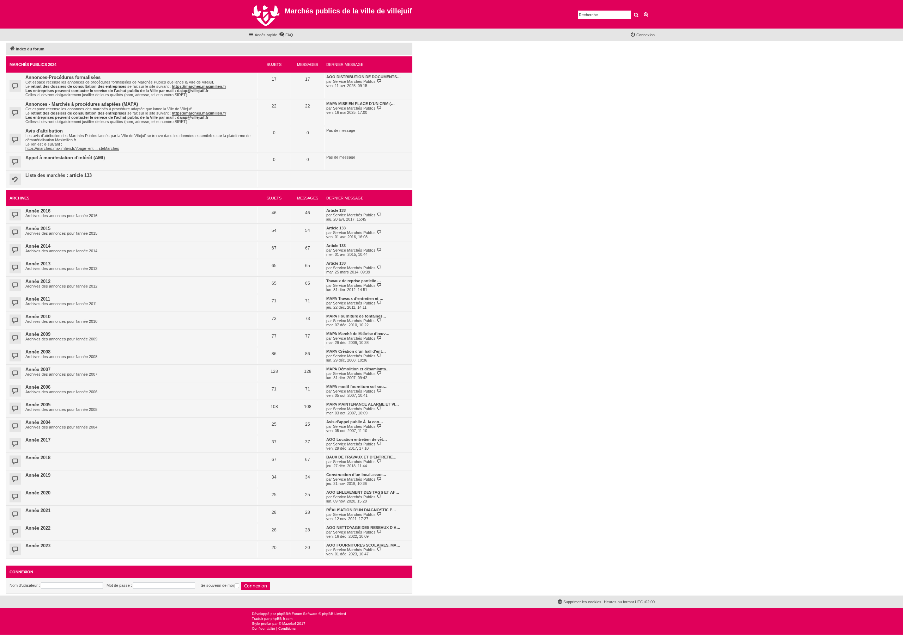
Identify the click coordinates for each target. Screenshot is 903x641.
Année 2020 (37, 492)
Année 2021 (37, 510)
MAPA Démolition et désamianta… (358, 369)
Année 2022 (37, 528)
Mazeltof (289, 623)
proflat (266, 623)
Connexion (21, 572)
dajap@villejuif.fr (192, 90)
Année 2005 (37, 404)
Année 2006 (37, 387)
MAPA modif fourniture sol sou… (357, 386)
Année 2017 (37, 440)
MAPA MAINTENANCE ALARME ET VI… (362, 404)
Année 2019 (37, 475)
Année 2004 (37, 422)
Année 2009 (37, 334)
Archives (19, 198)
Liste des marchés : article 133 (58, 175)
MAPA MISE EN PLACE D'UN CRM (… (360, 103)
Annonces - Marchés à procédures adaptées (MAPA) (81, 104)
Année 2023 (37, 545)
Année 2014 (37, 246)
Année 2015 (37, 228)
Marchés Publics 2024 (33, 64)
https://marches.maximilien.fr (199, 86)
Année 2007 (37, 369)
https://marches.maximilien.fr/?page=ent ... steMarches (72, 148)
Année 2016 (37, 211)
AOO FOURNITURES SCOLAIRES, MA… (363, 545)
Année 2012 (37, 281)
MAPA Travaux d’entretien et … (354, 298)
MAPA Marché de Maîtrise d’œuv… (357, 334)
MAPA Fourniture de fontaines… (356, 316)
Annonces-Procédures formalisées (63, 77)
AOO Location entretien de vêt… (356, 439)
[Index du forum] (266, 14)
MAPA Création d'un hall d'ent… (356, 351)
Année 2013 (37, 263)
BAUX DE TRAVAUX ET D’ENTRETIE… (361, 457)
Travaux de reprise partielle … (353, 281)
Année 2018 (37, 457)
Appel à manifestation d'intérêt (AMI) (65, 157)
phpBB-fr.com (281, 619)
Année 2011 (37, 299)
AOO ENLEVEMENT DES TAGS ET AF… (362, 492)
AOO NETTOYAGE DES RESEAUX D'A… (363, 527)
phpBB (282, 614)
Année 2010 (37, 316)
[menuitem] (286, 35)
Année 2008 (37, 352)
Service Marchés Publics (354, 81)
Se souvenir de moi (218, 585)
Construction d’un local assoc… (356, 475)
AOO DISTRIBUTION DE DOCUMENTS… (363, 77)
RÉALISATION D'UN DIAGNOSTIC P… (361, 510)
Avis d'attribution (44, 131)
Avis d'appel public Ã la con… (354, 422)
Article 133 (336, 210)
